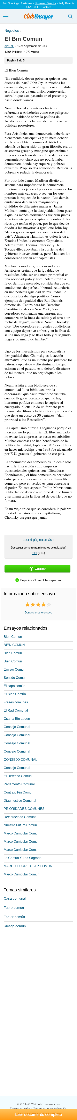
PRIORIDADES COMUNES (24, 809)
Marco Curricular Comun (21, 833)
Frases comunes (16, 702)
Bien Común (13, 661)
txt (34, 552)
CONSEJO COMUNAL (20, 759)
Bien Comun (13, 636)
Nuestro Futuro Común (20, 825)
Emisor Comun (14, 669)
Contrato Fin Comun (18, 792)
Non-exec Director (45, 3)
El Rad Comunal (16, 710)
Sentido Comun (15, 677)
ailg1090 (9, 46)
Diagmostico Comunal (20, 800)
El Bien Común (15, 694)
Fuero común (14, 908)
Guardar (40, 568)
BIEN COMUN (14, 645)
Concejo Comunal (17, 751)
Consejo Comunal (17, 727)
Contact (46, 7)
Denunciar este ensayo (38, 612)
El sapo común (14, 686)
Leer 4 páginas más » (38, 540)
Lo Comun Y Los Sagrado (22, 858)
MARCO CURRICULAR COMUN (28, 866)
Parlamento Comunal (19, 784)
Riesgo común (15, 926)
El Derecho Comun (18, 776)
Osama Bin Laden (17, 718)
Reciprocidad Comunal (20, 817)
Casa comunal (15, 898)
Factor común (14, 917)
